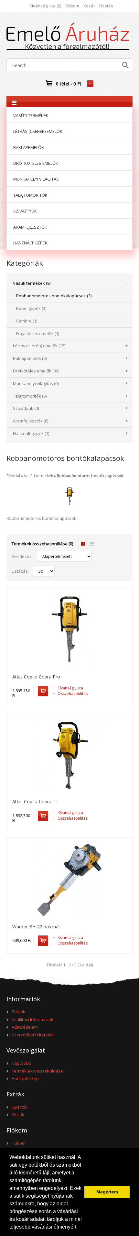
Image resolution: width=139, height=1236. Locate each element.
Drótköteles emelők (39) (36, 371)
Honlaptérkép (25, 1078)
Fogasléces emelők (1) (37, 333)
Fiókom (72, 6)
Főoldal (13, 476)
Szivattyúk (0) (26, 408)
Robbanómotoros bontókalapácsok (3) (53, 296)
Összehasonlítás (70, 693)
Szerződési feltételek (33, 1035)
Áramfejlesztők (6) (30, 421)
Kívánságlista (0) (45, 6)
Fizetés (106, 6)
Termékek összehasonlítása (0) (42, 544)
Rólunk (18, 1011)
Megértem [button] (107, 1191)
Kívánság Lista (68, 688)
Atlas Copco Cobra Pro (36, 677)
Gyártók (19, 1107)
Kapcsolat (21, 1063)
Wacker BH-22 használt (36, 927)
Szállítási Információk (32, 1019)
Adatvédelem (25, 1027)
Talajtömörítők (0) (30, 396)
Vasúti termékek (38, 476)
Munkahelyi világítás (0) (36, 383)
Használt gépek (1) (31, 433)
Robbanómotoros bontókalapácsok (90, 476)
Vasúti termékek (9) (31, 283)
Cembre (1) (26, 321)
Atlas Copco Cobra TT (35, 801)
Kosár (89, 6)
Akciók (18, 1114)
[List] (92, 544)
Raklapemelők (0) (30, 358)
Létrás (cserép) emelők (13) (39, 346)
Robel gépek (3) (31, 308)
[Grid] (83, 544)
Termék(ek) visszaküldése (37, 1071)
